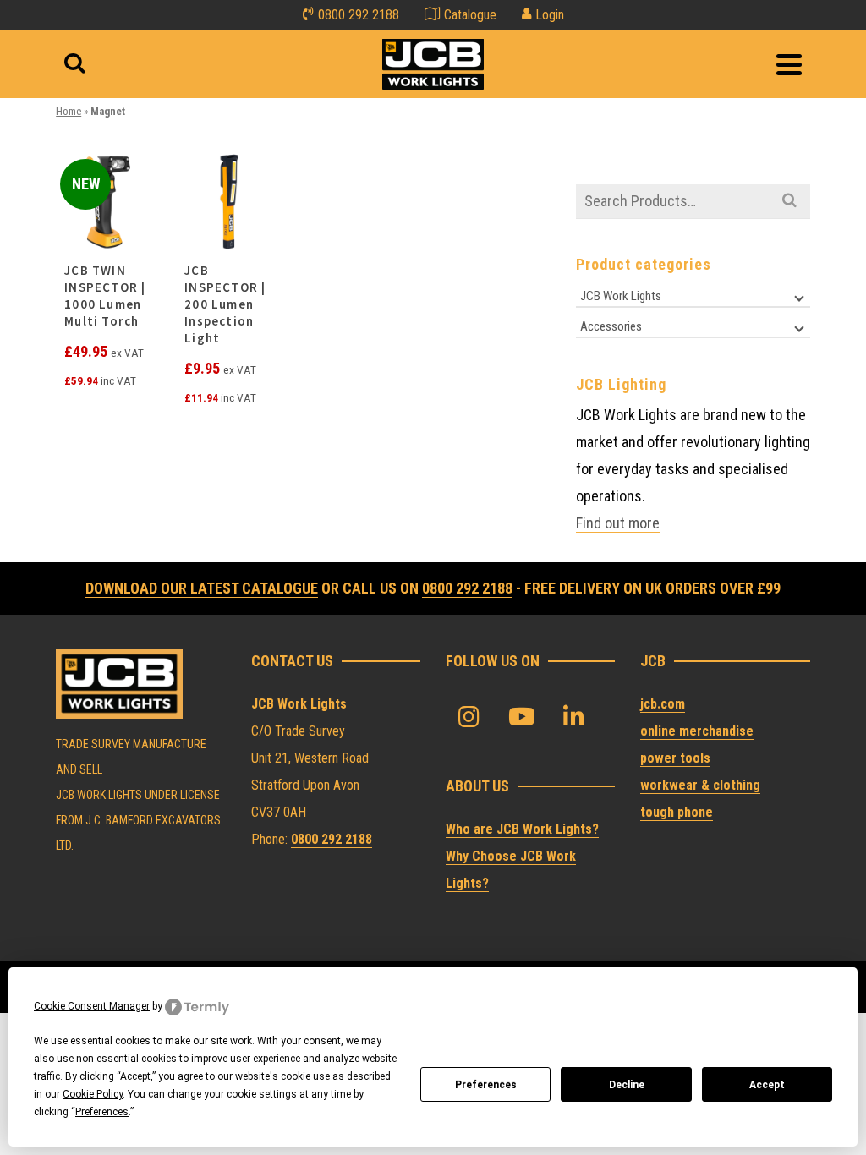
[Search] (74, 64)
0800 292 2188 (467, 588)
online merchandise (697, 731)
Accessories (611, 326)
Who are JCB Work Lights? (522, 829)
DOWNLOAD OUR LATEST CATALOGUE (201, 588)
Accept (767, 1085)
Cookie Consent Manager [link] (92, 1006)
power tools (675, 758)
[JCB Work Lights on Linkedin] (574, 717)
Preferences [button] (102, 1112)
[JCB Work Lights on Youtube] (521, 717)
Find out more (618, 523)
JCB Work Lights (620, 296)
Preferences (486, 1085)
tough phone (676, 812)
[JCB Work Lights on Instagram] (469, 717)
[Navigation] (789, 64)
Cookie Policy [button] (93, 1094)
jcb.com (662, 704)
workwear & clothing (700, 785)
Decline (626, 1085)
